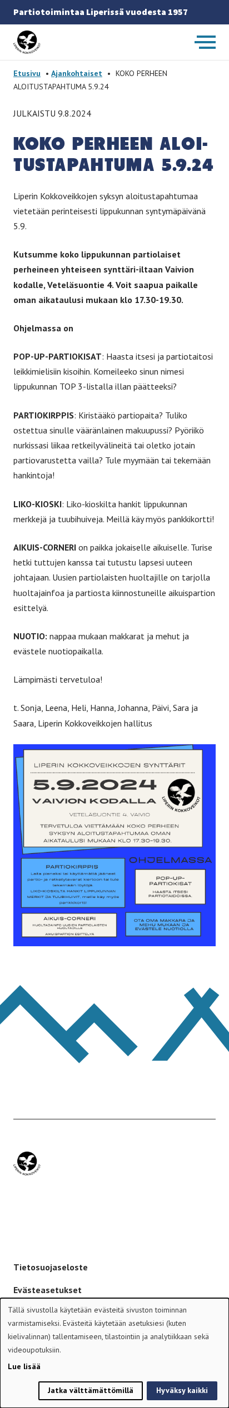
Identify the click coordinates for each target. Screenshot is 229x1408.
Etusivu (27, 73)
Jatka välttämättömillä (90, 1390)
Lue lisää (24, 1366)
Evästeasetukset (47, 1289)
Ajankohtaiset (76, 73)
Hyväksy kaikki (182, 1390)
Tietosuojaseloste (50, 1267)
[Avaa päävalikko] (205, 42)
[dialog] (114, 1353)
